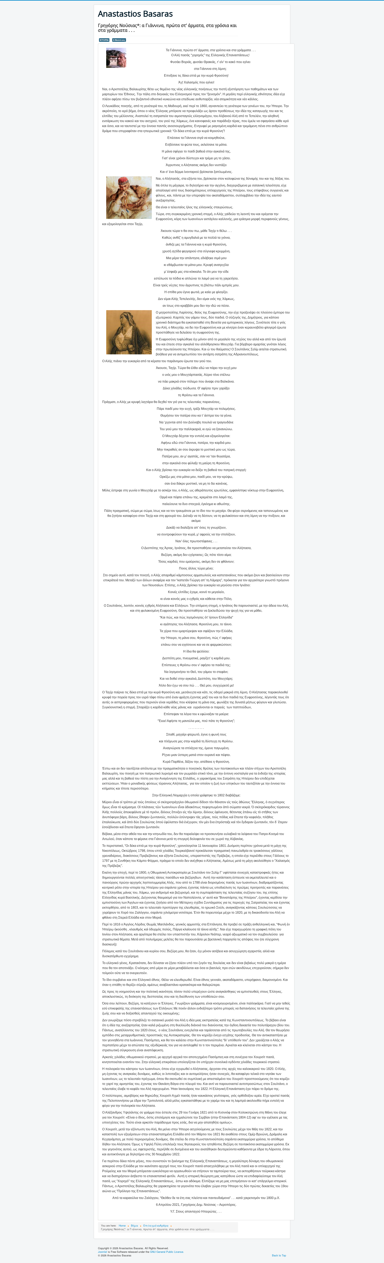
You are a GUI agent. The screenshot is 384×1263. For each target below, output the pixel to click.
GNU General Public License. (167, 1252)
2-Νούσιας (119, 39)
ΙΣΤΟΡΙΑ (104, 39)
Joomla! (102, 1252)
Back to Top (279, 1255)
